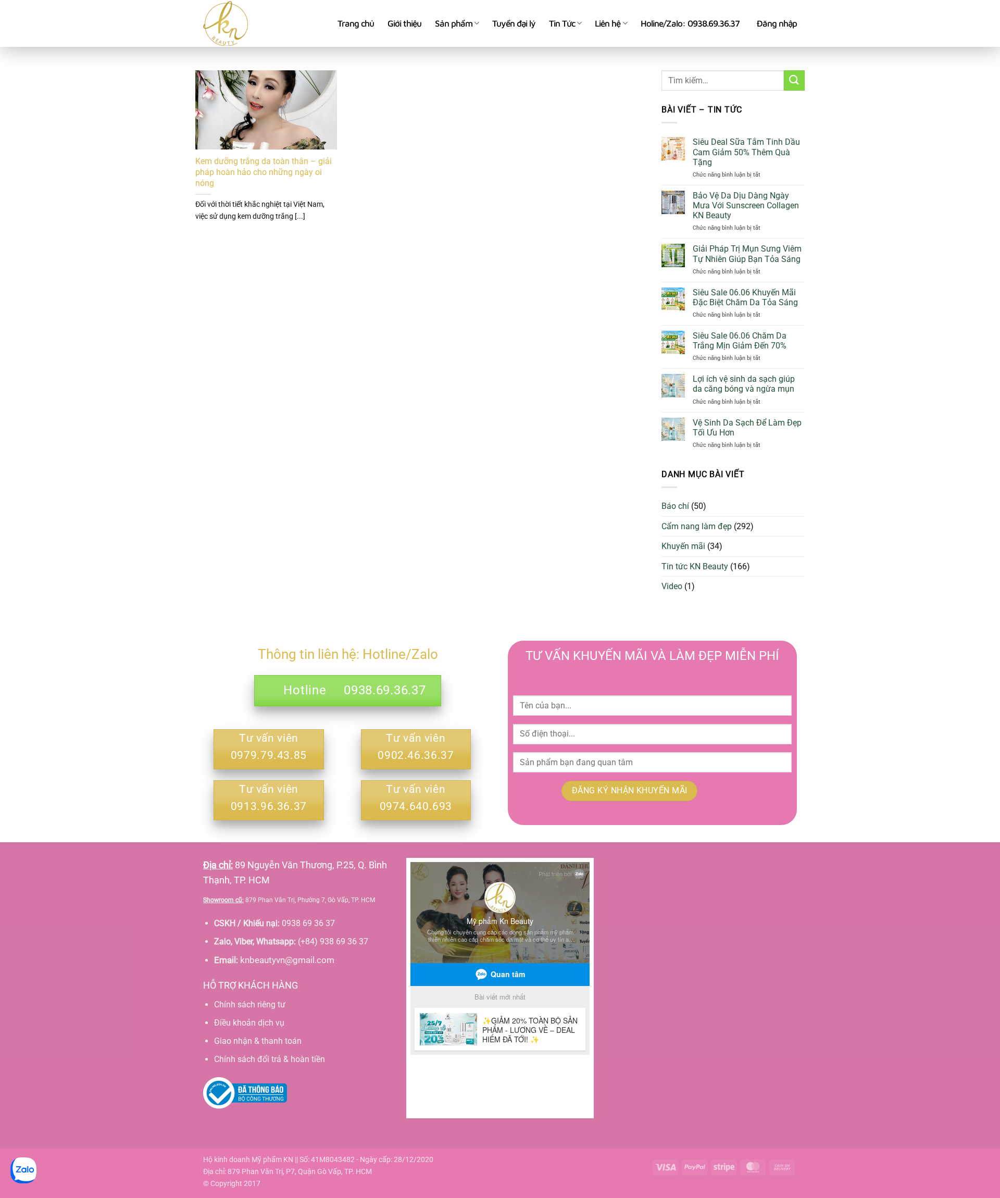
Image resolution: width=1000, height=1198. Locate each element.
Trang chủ (356, 23)
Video (671, 586)
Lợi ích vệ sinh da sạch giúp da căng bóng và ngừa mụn (744, 384)
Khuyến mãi (683, 546)
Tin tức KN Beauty (694, 566)
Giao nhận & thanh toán (258, 1041)
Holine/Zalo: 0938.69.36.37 (690, 23)
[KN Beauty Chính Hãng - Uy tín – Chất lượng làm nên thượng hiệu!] (262, 23)
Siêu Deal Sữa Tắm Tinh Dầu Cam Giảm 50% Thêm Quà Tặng (746, 152)
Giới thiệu (404, 23)
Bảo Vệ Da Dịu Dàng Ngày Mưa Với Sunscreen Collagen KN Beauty (746, 205)
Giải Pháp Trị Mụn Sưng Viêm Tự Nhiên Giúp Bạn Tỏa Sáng (747, 254)
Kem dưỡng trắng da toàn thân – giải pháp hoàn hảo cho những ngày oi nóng (263, 172)
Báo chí (675, 506)
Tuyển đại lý (513, 23)
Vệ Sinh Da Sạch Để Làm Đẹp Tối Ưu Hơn (747, 428)
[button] (777, 23)
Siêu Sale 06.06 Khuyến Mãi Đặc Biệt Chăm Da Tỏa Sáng (745, 297)
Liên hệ (607, 23)
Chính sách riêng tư (249, 1004)
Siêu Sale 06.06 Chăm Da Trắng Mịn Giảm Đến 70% (739, 341)
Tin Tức (562, 23)
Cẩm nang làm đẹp (696, 526)
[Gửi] (794, 80)
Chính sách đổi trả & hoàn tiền (269, 1059)
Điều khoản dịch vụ (249, 1023)
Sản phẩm (453, 23)
